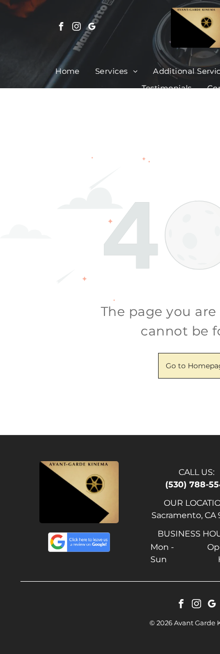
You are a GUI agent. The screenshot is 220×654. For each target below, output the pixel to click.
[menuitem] (67, 71)
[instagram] (76, 28)
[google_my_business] (92, 28)
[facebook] (61, 28)
